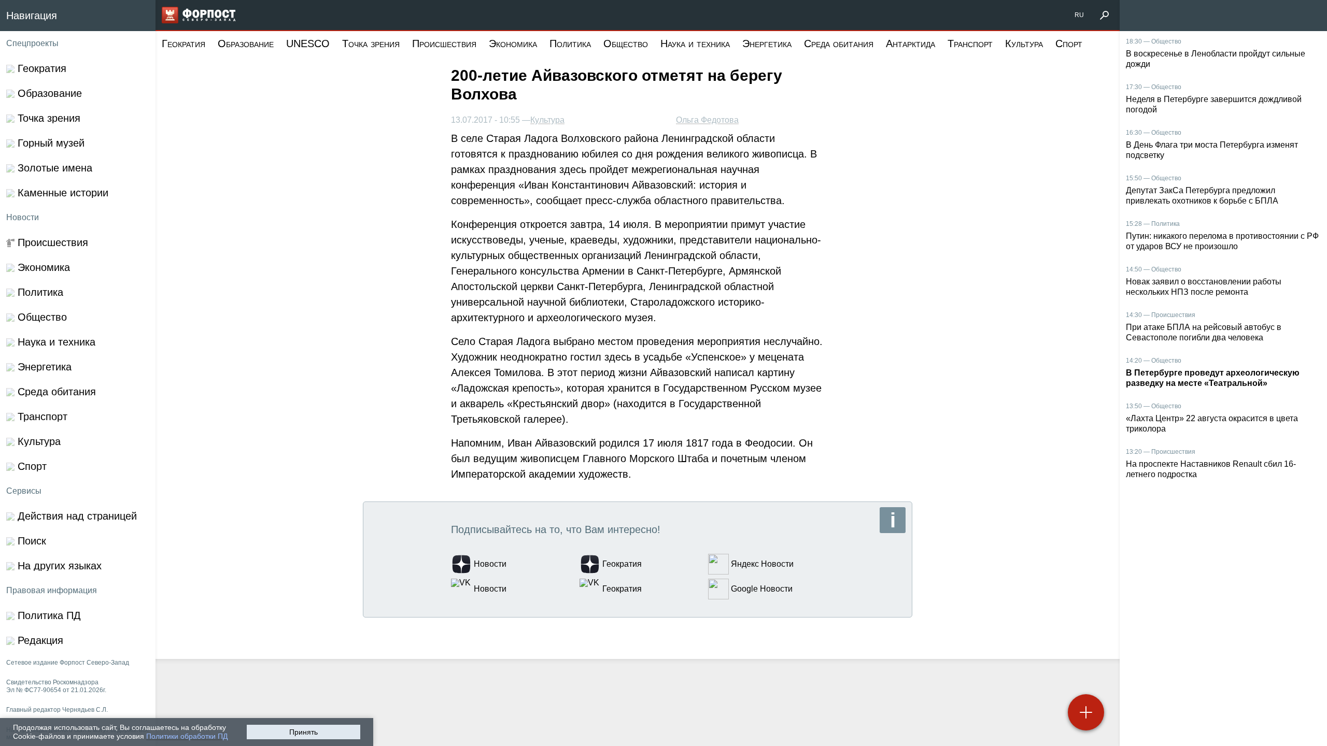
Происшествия (444, 43)
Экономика (513, 43)
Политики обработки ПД (187, 736)
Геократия (183, 43)
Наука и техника (695, 43)
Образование (246, 43)
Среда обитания (838, 43)
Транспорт (970, 43)
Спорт (1068, 43)
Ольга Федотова (707, 120)
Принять (303, 732)
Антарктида (910, 43)
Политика (570, 43)
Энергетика (767, 43)
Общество (625, 43)
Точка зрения (371, 43)
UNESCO (308, 43)
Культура (1024, 43)
